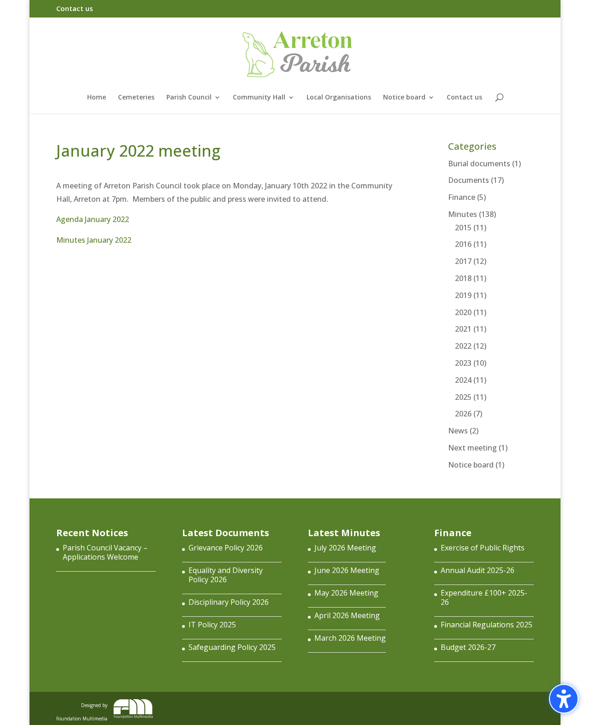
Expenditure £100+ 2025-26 (484, 597)
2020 (463, 312)
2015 (463, 227)
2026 (463, 414)
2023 (463, 363)
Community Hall (259, 97)
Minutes (462, 214)
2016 (463, 244)
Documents (468, 180)
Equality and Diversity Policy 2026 (226, 575)
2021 (463, 329)
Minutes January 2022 (93, 240)
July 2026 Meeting (345, 548)
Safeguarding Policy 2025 (232, 647)
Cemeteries (136, 97)
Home (96, 97)
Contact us (74, 9)
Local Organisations (339, 97)
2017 (463, 261)
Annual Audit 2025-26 (477, 570)
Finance (461, 197)
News (458, 431)
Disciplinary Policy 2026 (229, 602)
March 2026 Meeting (350, 638)
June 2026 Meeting (346, 570)
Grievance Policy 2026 (226, 548)
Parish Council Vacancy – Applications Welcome (105, 552)
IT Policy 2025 (212, 625)
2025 (463, 397)
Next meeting (472, 448)
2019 (463, 295)
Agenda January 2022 (92, 219)
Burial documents (479, 163)
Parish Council (189, 97)
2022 (463, 346)
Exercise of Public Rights (483, 548)
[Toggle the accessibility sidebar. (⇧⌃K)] (563, 698)
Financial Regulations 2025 (486, 625)
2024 (463, 380)
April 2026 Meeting (347, 615)
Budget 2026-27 (468, 647)
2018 (463, 278)
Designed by (81, 710)
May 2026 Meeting (346, 593)
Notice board (404, 97)
